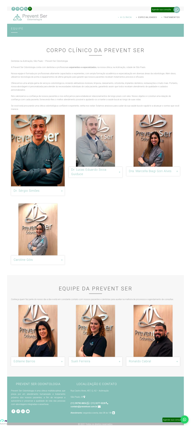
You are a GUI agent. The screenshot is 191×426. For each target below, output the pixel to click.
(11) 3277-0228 (98, 403)
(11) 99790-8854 (79, 403)
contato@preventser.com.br (84, 406)
